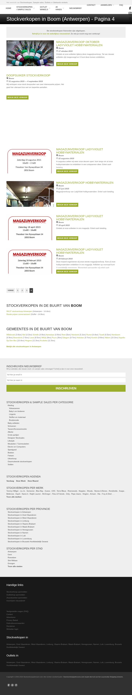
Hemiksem (116, 335)
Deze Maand (33, 481)
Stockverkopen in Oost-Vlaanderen (22, 515)
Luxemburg (109, 644)
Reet (63, 335)
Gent (10, 555)
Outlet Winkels (44, 8)
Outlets (47, 2)
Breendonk (17, 338)
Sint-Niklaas (12, 560)
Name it (25, 494)
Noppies (82, 491)
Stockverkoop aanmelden (16, 592)
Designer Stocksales (16, 438)
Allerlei (10, 432)
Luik (102, 644)
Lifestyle (11, 441)
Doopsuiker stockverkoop (28, 75)
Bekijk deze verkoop (67, 64)
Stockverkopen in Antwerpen (19, 512)
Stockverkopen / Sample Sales (24, 8)
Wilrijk (43, 338)
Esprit (18, 494)
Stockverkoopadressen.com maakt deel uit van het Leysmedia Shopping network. (93, 677)
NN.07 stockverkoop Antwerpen (19, 311)
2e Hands (59, 8)
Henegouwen (86, 644)
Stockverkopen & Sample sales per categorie (39, 402)
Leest (32, 338)
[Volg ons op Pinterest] (16, 685)
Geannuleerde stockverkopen (20, 461)
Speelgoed (12, 450)
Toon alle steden (15, 566)
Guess (47, 491)
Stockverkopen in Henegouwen (20, 530)
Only (68, 494)
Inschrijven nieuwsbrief (15, 601)
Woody (90, 491)
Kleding (11, 405)
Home (8, 8)
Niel (23, 335)
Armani (93, 494)
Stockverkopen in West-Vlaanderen (22, 518)
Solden (10, 464)
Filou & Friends (58, 494)
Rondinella (113, 491)
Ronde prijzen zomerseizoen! (18, 314)
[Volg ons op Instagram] (12, 685)
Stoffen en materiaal (17, 417)
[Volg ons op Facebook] (8, 685)
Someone (30, 491)
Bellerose (10, 494)
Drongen (11, 563)
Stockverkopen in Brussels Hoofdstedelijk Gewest (28, 542)
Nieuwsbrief (75, 8)
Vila (98, 494)
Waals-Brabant (74, 644)
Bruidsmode (14, 420)
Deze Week (21, 481)
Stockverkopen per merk (24, 487)
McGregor (46, 494)
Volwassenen (14, 408)
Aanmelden (106, 5)
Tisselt (101, 335)
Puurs (54, 338)
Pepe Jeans (76, 494)
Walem (107, 338)
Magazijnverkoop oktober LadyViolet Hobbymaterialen (79, 43)
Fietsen (11, 456)
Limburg (49, 644)
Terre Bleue (61, 491)
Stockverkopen (26, 2)
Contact (91, 5)
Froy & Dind (107, 494)
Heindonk (75, 335)
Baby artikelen (13, 423)
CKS (53, 491)
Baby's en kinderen (17, 411)
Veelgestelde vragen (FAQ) (17, 611)
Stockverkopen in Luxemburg (20, 539)
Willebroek (10, 335)
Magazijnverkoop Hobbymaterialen (84, 182)
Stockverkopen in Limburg (18, 521)
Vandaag (10, 481)
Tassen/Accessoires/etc (17, 429)
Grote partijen (13, 435)
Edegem (66, 338)
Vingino (85, 494)
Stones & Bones (100, 491)
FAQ (121, 5)
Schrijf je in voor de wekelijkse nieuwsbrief (51, 34)
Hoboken (80, 338)
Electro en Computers (17, 447)
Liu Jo (22, 491)
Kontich (94, 338)
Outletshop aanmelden (15, 595)
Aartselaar (50, 335)
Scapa (121, 491)
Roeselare (12, 557)
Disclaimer (10, 626)
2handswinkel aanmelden (16, 598)
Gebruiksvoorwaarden (15, 623)
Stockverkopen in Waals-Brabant (21, 527)
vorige (11, 290)
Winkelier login (12, 629)
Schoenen (12, 426)
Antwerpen (12, 552)
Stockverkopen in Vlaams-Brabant (21, 524)
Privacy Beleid (12, 620)
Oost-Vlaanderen (23, 644)
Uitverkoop (12, 459)
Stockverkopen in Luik (17, 536)
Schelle (36, 335)
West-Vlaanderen (38, 644)
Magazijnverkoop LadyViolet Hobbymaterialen (79, 217)
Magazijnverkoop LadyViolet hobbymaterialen (79, 151)
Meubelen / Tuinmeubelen (18, 444)
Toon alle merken (14, 497)
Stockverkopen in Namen (18, 533)
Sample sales (38, 2)
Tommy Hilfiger (12, 491)
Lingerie (12, 414)
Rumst (89, 335)
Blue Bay (39, 491)
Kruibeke (43, 341)
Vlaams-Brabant (60, 644)
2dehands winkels (60, 2)
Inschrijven (66, 388)
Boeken (11, 453)
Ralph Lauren (35, 494)
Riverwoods (72, 491)
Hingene (28, 341)
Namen (96, 644)
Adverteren (10, 617)
